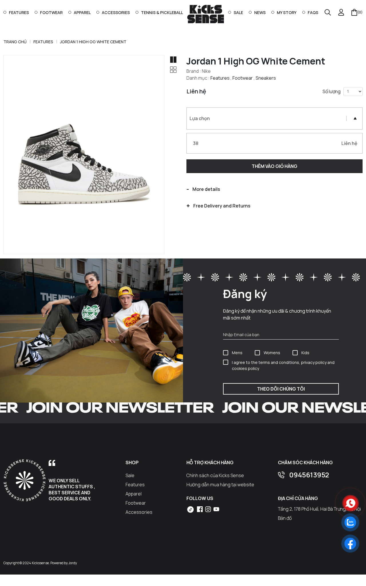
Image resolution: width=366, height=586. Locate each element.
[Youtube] (216, 508)
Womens (272, 352)
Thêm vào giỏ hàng (274, 166)
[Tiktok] (190, 509)
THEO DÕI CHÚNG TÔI (281, 389)
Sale (238, 12)
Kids (305, 352)
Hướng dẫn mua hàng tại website (220, 484)
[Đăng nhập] (341, 12)
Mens (237, 352)
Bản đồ (285, 518)
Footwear (51, 12)
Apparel (82, 12)
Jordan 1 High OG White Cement (93, 41)
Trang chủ (15, 41)
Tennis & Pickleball (162, 12)
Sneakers (266, 78)
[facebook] (200, 508)
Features (19, 12)
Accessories (116, 12)
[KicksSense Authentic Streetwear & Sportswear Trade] (205, 13)
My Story (287, 12)
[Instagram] (208, 508)
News (260, 12)
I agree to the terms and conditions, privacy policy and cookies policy (283, 365)
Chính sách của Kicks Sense (215, 475)
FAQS (313, 12)
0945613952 (309, 474)
